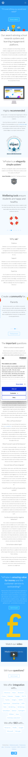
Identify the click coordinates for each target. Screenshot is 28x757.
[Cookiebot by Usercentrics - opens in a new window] (19, 358)
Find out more (14, 333)
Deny (14, 397)
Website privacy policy (14, 745)
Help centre (23, 747)
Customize (13, 393)
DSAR (18, 747)
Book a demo (14, 19)
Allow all (14, 389)
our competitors (7, 426)
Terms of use (7, 747)
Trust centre (13, 747)
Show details (19, 384)
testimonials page (23, 124)
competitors (23, 596)
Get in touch (14, 608)
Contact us (14, 749)
